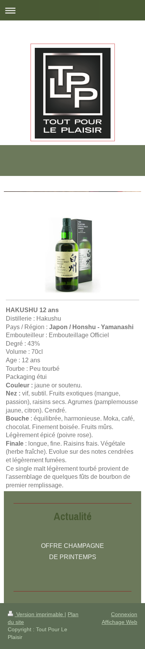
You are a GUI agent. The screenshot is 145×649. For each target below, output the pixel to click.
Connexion (124, 614)
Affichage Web (119, 622)
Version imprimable (40, 614)
